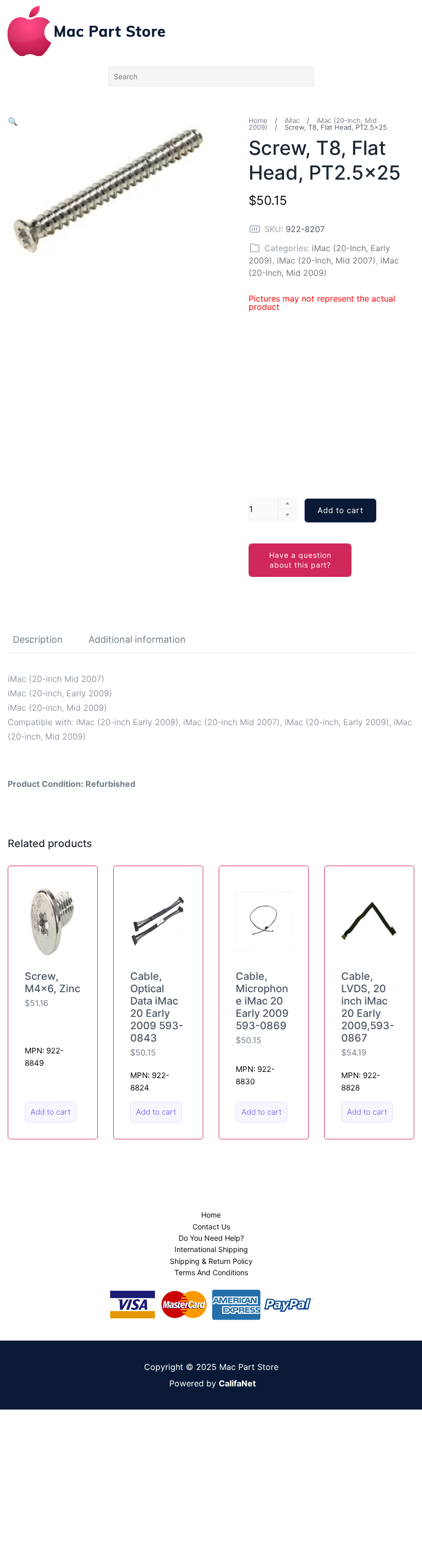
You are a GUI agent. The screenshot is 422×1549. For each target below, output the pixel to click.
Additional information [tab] (137, 639)
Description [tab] (38, 639)
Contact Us (211, 1226)
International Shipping (211, 1249)
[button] (13, 121)
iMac (292, 120)
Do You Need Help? (211, 1238)
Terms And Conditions (211, 1272)
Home (258, 120)
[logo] (86, 31)
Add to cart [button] (50, 1112)
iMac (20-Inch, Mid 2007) (326, 260)
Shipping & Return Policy (211, 1261)
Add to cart (340, 510)
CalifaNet (237, 1383)
